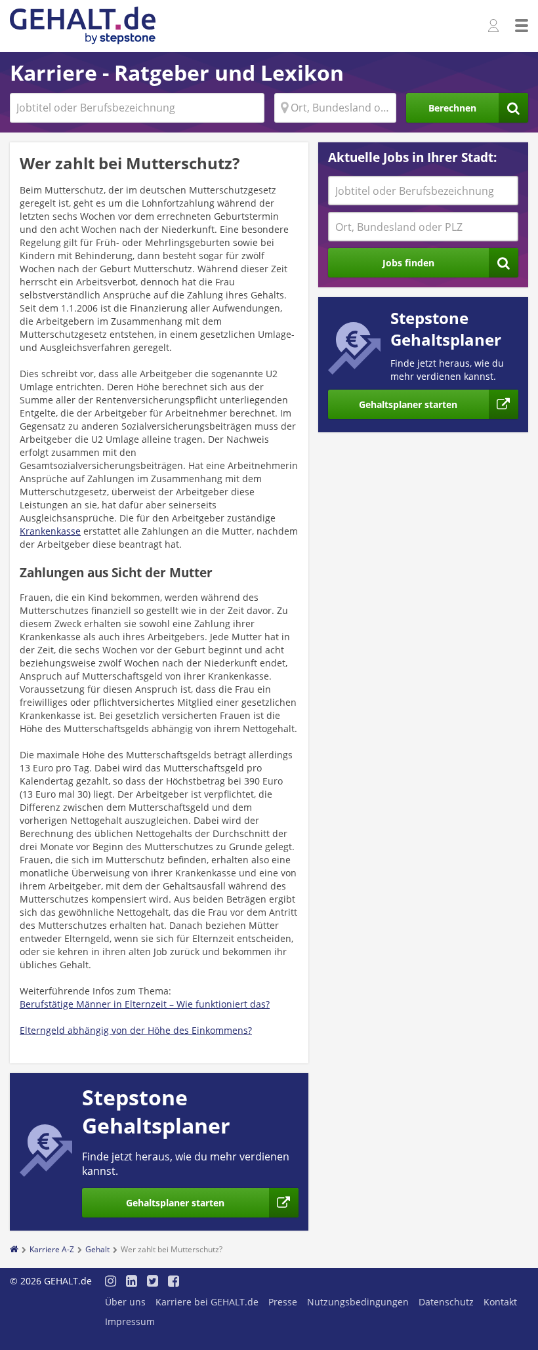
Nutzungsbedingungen (358, 1302)
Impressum (130, 1321)
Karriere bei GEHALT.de (207, 1302)
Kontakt (500, 1302)
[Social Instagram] (110, 1282)
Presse (282, 1302)
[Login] (495, 26)
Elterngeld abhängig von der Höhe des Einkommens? (136, 1030)
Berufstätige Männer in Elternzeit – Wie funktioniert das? (145, 1004)
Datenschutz (446, 1302)
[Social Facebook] (173, 1282)
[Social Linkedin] (131, 1282)
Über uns (125, 1302)
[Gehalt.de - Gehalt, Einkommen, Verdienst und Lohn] (82, 26)
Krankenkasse (50, 531)
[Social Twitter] (152, 1282)
